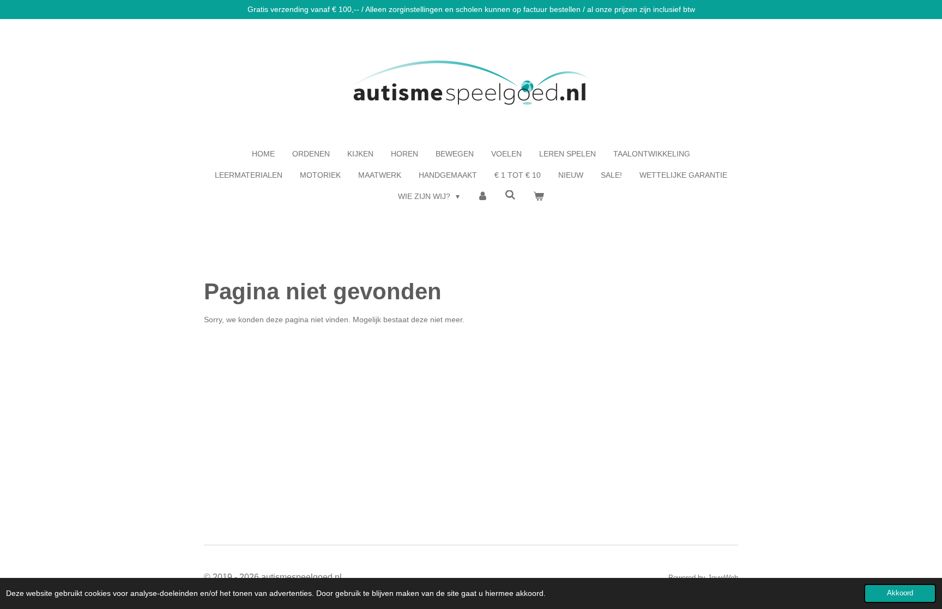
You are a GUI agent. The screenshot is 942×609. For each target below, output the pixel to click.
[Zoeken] (510, 195)
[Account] (482, 196)
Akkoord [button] (900, 593)
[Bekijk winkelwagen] (538, 196)
